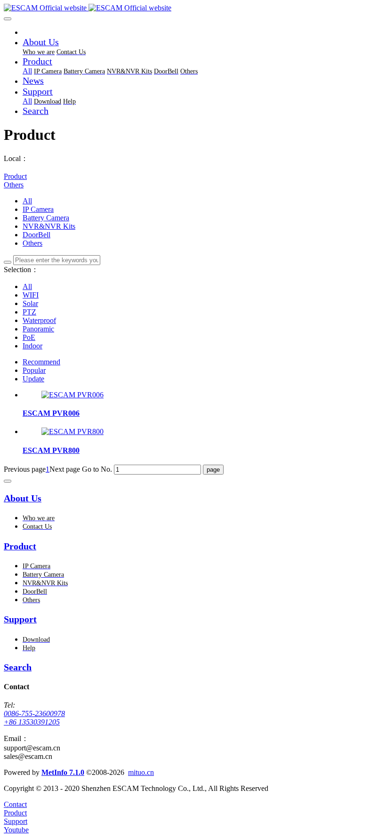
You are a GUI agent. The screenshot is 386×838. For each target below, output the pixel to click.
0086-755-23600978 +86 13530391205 (34, 717)
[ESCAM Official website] (193, 8)
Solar (30, 303)
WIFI (31, 295)
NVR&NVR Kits (49, 226)
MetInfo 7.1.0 (62, 772)
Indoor (32, 346)
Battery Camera (46, 218)
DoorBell (36, 235)
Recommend (41, 362)
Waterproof (39, 320)
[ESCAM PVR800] (72, 431)
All (27, 71)
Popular (34, 370)
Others (14, 185)
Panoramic (38, 329)
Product (15, 176)
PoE (29, 337)
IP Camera (38, 209)
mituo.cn (141, 772)
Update (33, 379)
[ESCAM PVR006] (72, 395)
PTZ (29, 312)
